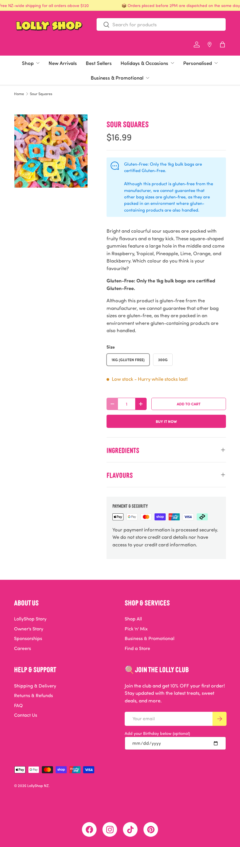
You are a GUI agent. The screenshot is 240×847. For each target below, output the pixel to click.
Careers (22, 648)
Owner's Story (28, 629)
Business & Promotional (117, 77)
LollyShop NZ (38, 785)
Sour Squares (41, 94)
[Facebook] (89, 829)
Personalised (197, 63)
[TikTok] (130, 829)
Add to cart (188, 403)
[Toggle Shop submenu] (37, 62)
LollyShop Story (30, 619)
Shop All (133, 619)
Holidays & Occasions (144, 63)
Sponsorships (28, 638)
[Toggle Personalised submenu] (216, 62)
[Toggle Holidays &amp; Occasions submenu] (172, 62)
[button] (222, 44)
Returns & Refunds (33, 695)
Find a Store (137, 648)
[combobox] (161, 24)
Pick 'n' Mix (136, 629)
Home (19, 94)
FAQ (18, 705)
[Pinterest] (150, 829)
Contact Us (25, 715)
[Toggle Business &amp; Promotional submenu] (147, 77)
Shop (28, 63)
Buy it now (166, 421)
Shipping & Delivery (35, 686)
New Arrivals (63, 63)
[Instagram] (109, 829)
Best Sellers (99, 63)
